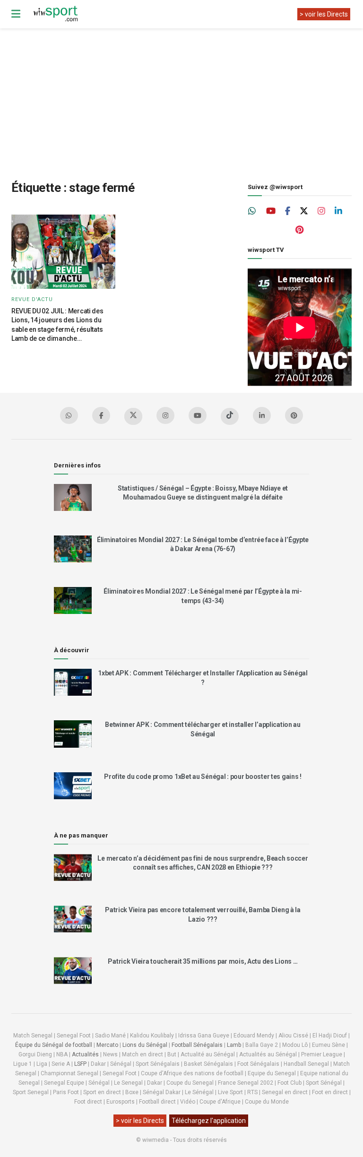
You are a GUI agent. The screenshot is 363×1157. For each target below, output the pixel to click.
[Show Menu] (15, 14)
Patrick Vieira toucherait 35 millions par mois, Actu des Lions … (202, 961)
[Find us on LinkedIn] (338, 211)
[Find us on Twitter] (304, 211)
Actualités (85, 1054)
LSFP (80, 1064)
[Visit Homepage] (55, 14)
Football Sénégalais (197, 1045)
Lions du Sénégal (144, 1045)
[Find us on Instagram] (321, 211)
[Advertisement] (187, 97)
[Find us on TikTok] (230, 416)
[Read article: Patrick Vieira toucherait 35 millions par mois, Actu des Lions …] (73, 970)
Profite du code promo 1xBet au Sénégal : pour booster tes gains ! (203, 776)
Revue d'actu (32, 299)
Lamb (234, 1045)
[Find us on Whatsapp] (252, 211)
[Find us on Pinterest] (299, 230)
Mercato (107, 1045)
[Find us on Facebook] (287, 211)
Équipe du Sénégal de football (53, 1045)
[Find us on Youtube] (271, 211)
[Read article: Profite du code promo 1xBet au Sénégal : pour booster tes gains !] (73, 785)
